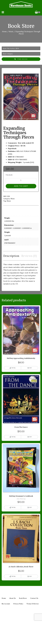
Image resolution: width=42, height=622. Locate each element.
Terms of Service (33, 604)
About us (12, 598)
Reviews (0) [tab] (29, 256)
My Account (6, 604)
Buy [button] (30, 368)
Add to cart (21, 186)
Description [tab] (11, 256)
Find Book (22, 59)
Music (11, 31)
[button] (37, 76)
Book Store (23, 598)
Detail (14, 368)
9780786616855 (9, 243)
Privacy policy (18, 604)
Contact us (34, 598)
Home (4, 31)
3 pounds (7, 235)
